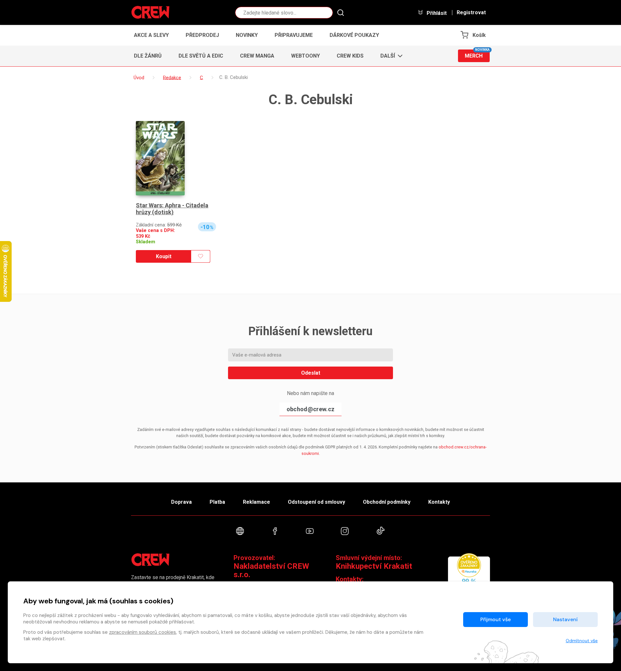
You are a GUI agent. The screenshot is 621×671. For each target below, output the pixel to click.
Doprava (181, 502)
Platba (217, 502)
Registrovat (471, 12)
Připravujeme (294, 35)
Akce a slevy (151, 35)
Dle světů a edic (201, 56)
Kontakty (439, 502)
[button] (390, 56)
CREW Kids (350, 56)
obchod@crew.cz (310, 409)
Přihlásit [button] (436, 13)
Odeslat (310, 373)
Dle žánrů (148, 56)
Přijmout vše (495, 619)
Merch (477, 54)
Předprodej (202, 35)
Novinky (247, 35)
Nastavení (565, 619)
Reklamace (256, 502)
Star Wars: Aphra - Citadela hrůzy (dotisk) (172, 209)
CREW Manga (257, 56)
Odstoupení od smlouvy (316, 502)
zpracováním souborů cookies (142, 632)
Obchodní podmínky (386, 502)
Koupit (163, 256)
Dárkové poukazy (354, 35)
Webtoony (305, 56)
